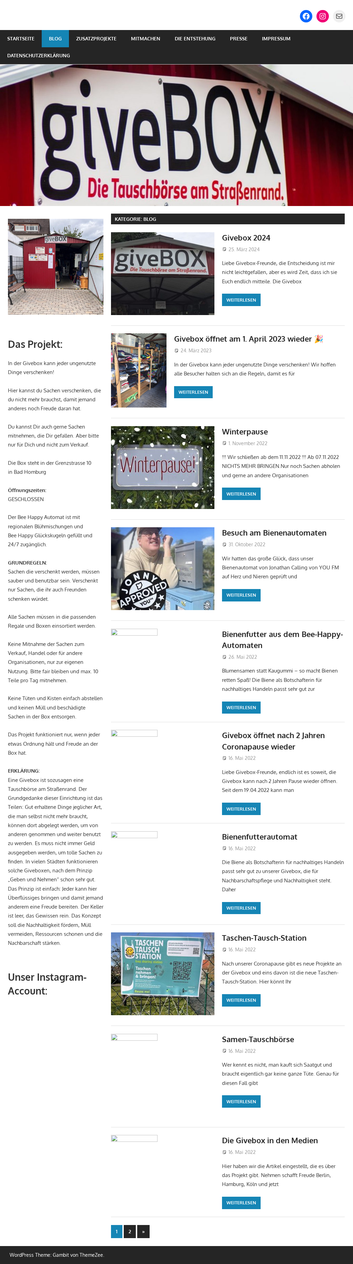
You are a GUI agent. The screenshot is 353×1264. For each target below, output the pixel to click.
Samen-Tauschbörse (258, 1039)
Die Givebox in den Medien (270, 1140)
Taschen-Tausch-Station (264, 937)
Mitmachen (145, 38)
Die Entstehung (195, 38)
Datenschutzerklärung (38, 55)
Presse (239, 38)
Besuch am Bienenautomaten (274, 532)
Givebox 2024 (246, 237)
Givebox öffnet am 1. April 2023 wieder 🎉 (248, 338)
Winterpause (245, 431)
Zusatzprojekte (96, 38)
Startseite (20, 38)
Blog (55, 38)
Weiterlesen (241, 300)
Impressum (276, 38)
